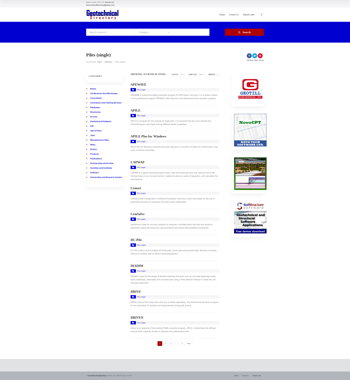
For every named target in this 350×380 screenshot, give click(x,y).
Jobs (92, 135)
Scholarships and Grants (101, 163)
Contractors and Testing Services (105, 103)
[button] (261, 14)
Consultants (96, 98)
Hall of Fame (96, 130)
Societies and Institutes (101, 168)
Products (94, 154)
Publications (96, 158)
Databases (95, 107)
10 (181, 74)
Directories (95, 112)
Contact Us (234, 14)
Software (108, 62)
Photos (93, 149)
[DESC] (217, 74)
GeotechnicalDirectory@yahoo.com (100, 5)
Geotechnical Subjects (100, 121)
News (92, 144)
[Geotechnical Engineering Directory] (102, 14)
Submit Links (248, 14)
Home (222, 14)
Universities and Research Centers (106, 177)
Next (189, 343)
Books (93, 89)
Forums (93, 116)
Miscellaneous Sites (99, 140)
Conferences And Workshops (104, 93)
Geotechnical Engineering (97, 376)
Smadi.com (109, 2)
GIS (92, 126)
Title (200, 74)
